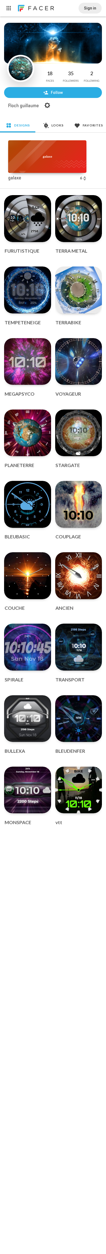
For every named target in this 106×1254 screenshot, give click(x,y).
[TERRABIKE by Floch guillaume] (78, 289)
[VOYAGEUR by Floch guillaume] (78, 361)
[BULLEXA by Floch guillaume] (27, 718)
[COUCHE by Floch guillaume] (27, 575)
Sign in (90, 8)
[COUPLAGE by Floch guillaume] (78, 504)
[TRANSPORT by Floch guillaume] (78, 647)
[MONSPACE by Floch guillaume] (27, 790)
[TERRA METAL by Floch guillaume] (78, 218)
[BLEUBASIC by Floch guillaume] (27, 504)
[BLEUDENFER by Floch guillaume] (78, 718)
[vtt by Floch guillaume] (78, 790)
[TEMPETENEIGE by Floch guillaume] (27, 289)
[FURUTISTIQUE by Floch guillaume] (27, 218)
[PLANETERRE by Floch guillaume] (27, 432)
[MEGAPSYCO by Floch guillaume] (27, 361)
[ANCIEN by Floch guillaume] (78, 575)
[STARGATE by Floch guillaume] (78, 432)
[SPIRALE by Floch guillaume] (27, 647)
